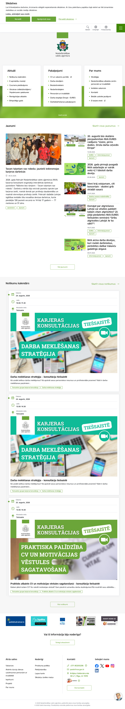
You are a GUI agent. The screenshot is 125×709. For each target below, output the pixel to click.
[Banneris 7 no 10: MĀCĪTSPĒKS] (39, 621)
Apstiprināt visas (44, 19)
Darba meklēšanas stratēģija (51, 387)
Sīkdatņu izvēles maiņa (44, 677)
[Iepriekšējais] (10, 621)
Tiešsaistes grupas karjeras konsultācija (25, 387)
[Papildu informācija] (86, 665)
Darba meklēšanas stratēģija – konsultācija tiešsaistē (38, 376)
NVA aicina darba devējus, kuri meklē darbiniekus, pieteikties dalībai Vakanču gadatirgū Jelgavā (101, 244)
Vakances (10, 665)
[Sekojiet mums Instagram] (112, 666)
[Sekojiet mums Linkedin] (97, 670)
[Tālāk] (115, 621)
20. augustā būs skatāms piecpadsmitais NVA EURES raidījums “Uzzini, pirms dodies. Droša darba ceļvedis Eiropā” (103, 142)
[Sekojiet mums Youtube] (107, 665)
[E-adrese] (72, 681)
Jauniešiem (11, 208)
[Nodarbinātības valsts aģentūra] (17, 28)
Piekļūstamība (40, 669)
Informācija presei (104, 155)
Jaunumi (21, 208)
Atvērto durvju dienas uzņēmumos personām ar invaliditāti (16, 672)
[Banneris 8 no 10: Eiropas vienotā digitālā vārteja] (62, 621)
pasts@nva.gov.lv (77, 669)
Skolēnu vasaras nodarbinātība (99, 196)
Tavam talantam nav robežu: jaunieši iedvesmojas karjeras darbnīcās (32, 170)
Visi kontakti (79, 688)
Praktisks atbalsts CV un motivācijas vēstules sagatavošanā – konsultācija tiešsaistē (55, 583)
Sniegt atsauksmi (62, 642)
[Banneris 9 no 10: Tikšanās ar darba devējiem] (86, 621)
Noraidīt (18, 19)
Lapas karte (40, 673)
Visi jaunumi (62, 267)
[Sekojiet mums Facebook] (97, 666)
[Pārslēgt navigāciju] (120, 28)
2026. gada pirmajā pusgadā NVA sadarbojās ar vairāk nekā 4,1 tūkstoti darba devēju (102, 169)
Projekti (9, 683)
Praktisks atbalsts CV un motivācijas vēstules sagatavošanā (61, 591)
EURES (91, 155)
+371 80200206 (76, 665)
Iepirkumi (9, 679)
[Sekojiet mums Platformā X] (102, 666)
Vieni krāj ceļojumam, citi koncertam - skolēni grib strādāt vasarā (101, 186)
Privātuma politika (42, 665)
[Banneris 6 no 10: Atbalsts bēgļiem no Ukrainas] (15, 621)
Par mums (10, 687)
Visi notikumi (62, 604)
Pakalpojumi (55, 70)
